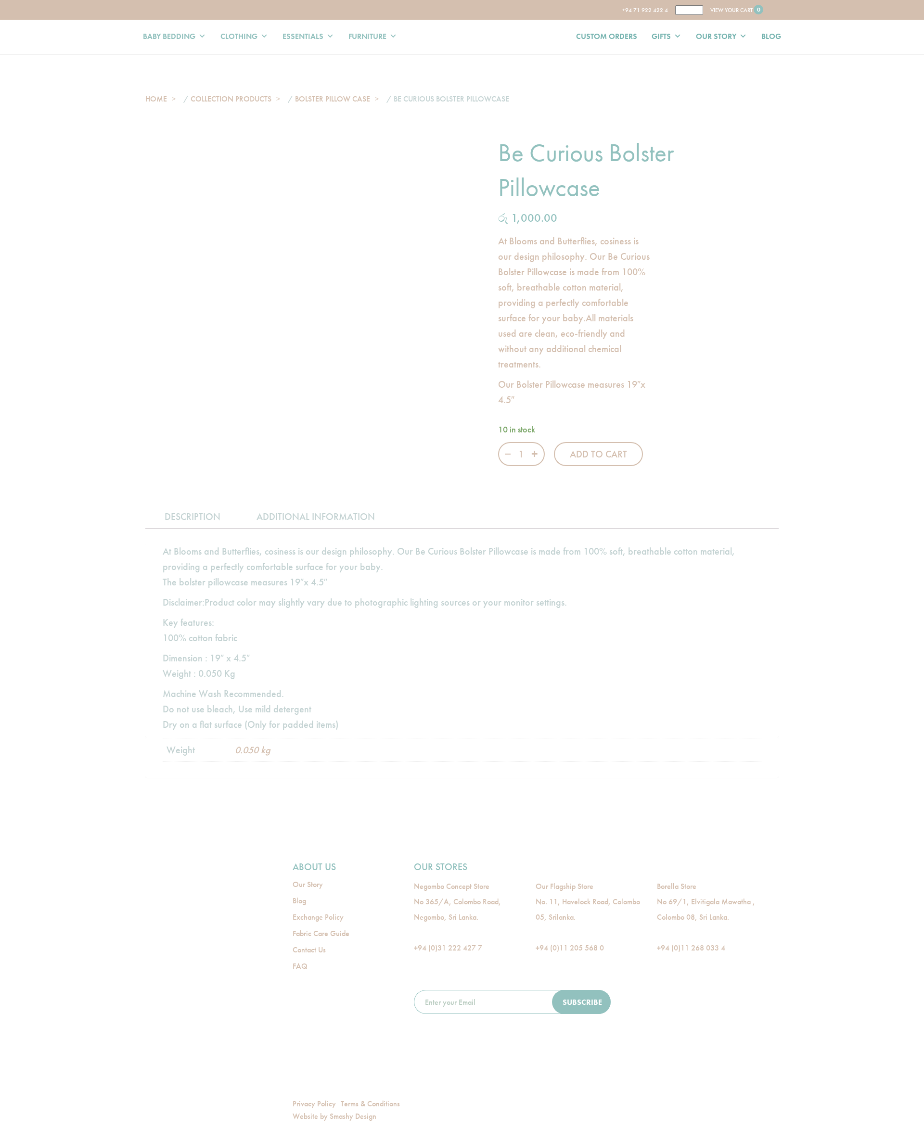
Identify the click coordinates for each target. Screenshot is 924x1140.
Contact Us (309, 950)
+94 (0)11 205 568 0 (570, 948)
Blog (299, 901)
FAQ (300, 966)
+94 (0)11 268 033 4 (691, 948)
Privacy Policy (314, 1104)
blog (771, 36)
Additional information (316, 516)
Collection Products (231, 99)
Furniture (367, 36)
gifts (661, 36)
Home (156, 99)
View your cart (734, 10)
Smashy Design (353, 1116)
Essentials (302, 36)
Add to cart (598, 454)
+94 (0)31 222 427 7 (448, 948)
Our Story (716, 36)
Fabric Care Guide (321, 933)
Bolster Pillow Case (332, 99)
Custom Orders (606, 36)
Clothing (238, 36)
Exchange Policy (318, 917)
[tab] (192, 517)
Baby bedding (169, 36)
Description (192, 516)
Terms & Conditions (370, 1104)
